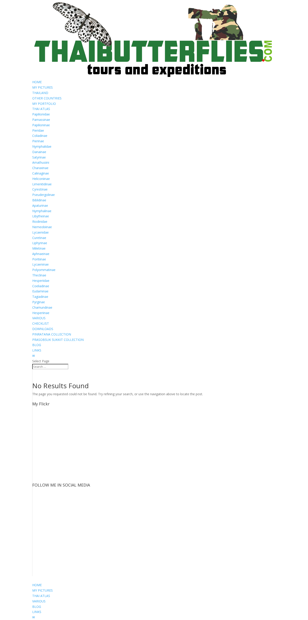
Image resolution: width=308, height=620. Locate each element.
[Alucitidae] (37, 413)
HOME (37, 82)
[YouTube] (41, 557)
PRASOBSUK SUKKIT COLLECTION (58, 340)
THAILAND (40, 93)
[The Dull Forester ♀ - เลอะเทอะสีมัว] (37, 447)
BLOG (36, 345)
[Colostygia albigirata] (37, 422)
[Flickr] (41, 575)
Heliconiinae (41, 179)
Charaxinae (40, 168)
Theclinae (39, 275)
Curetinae (39, 238)
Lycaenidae (40, 232)
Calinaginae (40, 173)
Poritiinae (39, 259)
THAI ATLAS (41, 109)
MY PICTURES (42, 87)
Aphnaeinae (40, 254)
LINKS (36, 350)
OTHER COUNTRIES (47, 98)
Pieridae (38, 130)
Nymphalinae (41, 211)
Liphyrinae (39, 243)
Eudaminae (40, 291)
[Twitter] (41, 523)
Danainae (39, 152)
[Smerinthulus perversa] (37, 472)
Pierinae (38, 141)
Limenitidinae (42, 184)
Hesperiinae (40, 313)
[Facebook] (41, 505)
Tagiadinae (40, 296)
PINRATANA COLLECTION (51, 334)
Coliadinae (39, 135)
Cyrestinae (40, 189)
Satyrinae (39, 157)
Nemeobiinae (42, 227)
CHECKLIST (40, 323)
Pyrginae (38, 302)
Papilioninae (41, 125)
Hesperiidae (40, 280)
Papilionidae (41, 114)
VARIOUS (39, 318)
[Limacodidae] (37, 430)
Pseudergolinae (43, 195)
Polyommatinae (43, 270)
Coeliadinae (40, 286)
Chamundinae (42, 307)
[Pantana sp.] (37, 480)
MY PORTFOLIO (44, 103)
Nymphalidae (41, 146)
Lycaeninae (40, 264)
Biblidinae (39, 200)
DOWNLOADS (42, 329)
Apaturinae (40, 205)
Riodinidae (39, 221)
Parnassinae (41, 119)
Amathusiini (40, 162)
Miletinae (39, 248)
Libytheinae (40, 216)
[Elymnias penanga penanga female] (37, 438)
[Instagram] (41, 540)
